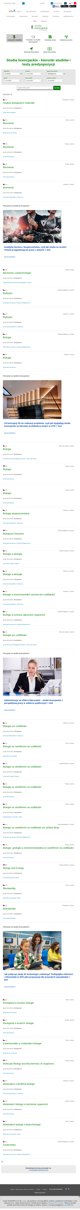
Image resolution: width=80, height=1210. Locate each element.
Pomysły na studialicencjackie (33, 41)
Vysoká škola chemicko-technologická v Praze (17, 282)
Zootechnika (9, 1144)
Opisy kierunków (49, 52)
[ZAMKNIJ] (68, 1205)
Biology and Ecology (13, 868)
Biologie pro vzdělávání (15, 635)
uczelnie (56, 11)
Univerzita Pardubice (9, 112)
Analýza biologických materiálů (18, 103)
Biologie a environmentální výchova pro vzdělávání (29, 594)
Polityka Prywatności (40, 1192)
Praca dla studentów (55, 1189)
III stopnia (56, 16)
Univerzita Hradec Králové (11, 563)
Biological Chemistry (13, 533)
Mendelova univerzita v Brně (11, 898)
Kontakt (38, 1189)
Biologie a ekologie (12, 554)
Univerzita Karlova (8, 156)
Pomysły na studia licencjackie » (16, 206)
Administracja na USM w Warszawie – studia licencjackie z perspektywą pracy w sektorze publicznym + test (33, 701)
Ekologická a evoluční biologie (18, 1003)
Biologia (7, 337)
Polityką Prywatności (56, 1203)
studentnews (44, 11)
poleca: (19, 11)
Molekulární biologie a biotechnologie (22, 1124)
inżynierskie (23, 16)
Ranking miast (50, 40)
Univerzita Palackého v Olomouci (13, 197)
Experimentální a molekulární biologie (22, 1043)
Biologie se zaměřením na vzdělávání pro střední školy (31, 827)
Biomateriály (9, 888)
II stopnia (45, 16)
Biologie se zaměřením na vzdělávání (22, 746)
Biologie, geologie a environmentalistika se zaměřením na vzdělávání (38, 848)
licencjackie (11, 16)
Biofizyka (7, 293)
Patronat (45, 1189)
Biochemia (8, 123)
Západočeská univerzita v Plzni (12, 817)
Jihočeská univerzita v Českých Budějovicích (16, 303)
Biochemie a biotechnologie (17, 273)
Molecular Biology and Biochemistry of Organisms (28, 1063)
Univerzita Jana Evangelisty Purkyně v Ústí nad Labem (20, 458)
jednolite (35, 16)
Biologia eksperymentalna (16, 513)
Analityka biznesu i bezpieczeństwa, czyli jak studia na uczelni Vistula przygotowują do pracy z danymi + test (35, 248)
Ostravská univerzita (9, 367)
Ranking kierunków (31, 52)
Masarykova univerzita (10, 133)
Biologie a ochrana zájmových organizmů (24, 614)
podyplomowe (68, 16)
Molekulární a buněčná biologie (19, 1084)
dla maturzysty (31, 11)
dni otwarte (67, 11)
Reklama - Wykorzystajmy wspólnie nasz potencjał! (22, 1189)
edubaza (44, 21)
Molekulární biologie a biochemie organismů (25, 1104)
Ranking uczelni (66, 40)
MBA (35, 21)
